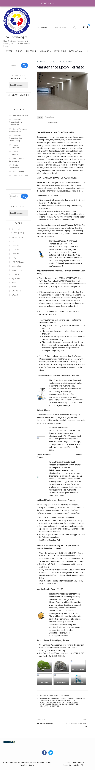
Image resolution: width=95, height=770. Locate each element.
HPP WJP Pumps (18, 262)
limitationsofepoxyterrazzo (66, 702)
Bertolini (31, 51)
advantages (45, 698)
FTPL (14, 258)
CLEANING (16, 250)
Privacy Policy (19, 233)
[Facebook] (44, 752)
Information (75, 51)
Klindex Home (17, 270)
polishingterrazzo (71, 704)
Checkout (15, 246)
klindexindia (45, 702)
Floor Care (54, 695)
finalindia (80, 698)
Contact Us (16, 254)
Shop (14, 283)
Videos (83, 765)
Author (40, 117)
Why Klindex (16, 291)
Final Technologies (15, 37)
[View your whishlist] (84, 27)
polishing (56, 704)
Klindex (19, 51)
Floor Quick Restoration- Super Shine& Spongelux (16, 138)
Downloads (60, 51)
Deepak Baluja (67, 62)
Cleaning (44, 51)
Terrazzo (65, 695)
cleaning (55, 698)
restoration (45, 706)
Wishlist (15, 295)
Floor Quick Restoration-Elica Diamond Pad (15, 122)
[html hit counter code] (9, 742)
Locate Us (15, 274)
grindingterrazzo (66, 700)
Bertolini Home (17, 237)
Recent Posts (49, 117)
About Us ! (16, 229)
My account (16, 278)
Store (9, 51)
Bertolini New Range (20, 115)
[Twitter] (50, 752)
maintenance (45, 704)
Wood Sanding (18, 172)
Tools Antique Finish (20, 176)
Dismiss (51, 3)
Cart (13, 241)
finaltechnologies (48, 700)
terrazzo (56, 706)
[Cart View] (87, 27)
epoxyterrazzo (67, 698)
